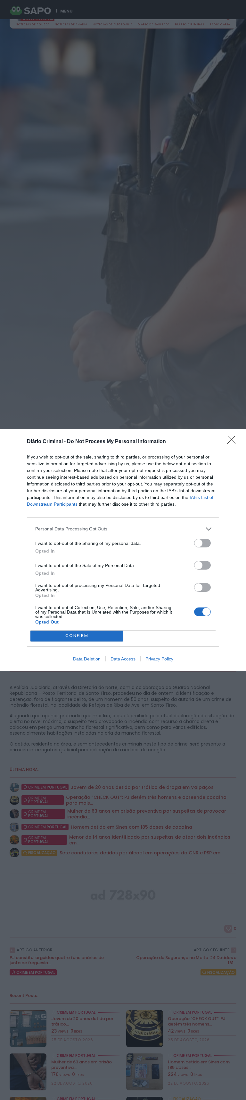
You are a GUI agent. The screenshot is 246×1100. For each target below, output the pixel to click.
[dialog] (123, 550)
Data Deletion (87, 658)
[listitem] (123, 529)
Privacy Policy (159, 658)
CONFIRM (76, 636)
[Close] (233, 442)
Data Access (123, 658)
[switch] (202, 543)
